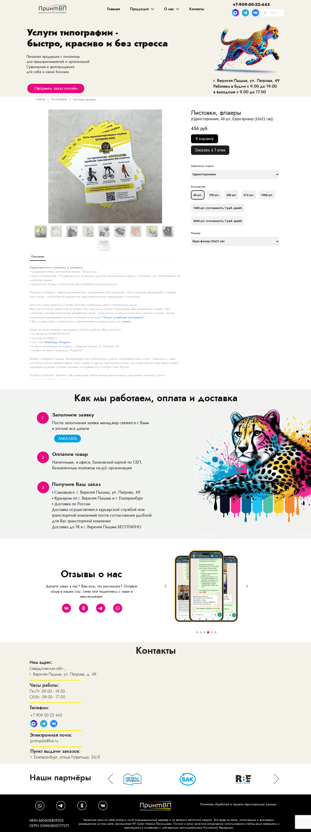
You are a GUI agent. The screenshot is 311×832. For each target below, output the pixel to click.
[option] (194, 779)
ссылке (125, 321)
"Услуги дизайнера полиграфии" (123, 317)
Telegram (64, 342)
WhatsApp (50, 342)
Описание (37, 256)
